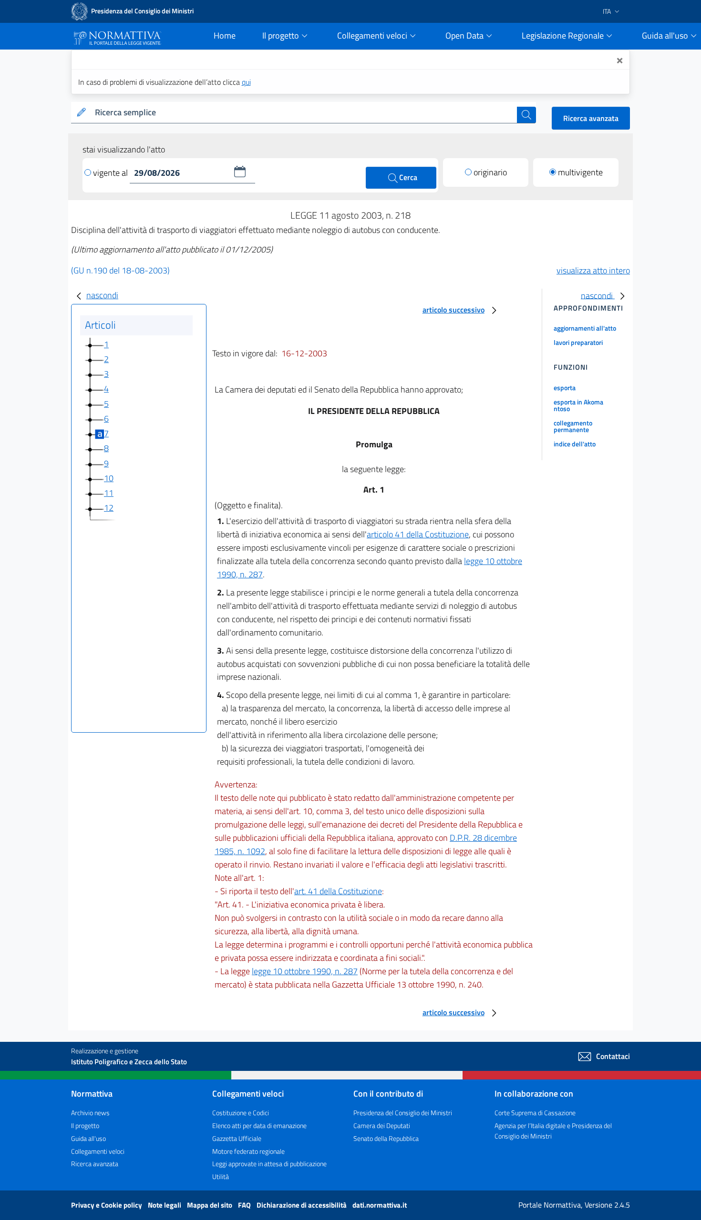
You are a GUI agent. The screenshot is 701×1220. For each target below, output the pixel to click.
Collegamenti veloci (97, 1151)
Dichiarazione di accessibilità (302, 1205)
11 (108, 492)
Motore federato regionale (248, 1151)
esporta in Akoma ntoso (578, 405)
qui (246, 82)
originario (490, 172)
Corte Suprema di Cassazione (535, 1113)
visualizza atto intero (593, 270)
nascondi (102, 295)
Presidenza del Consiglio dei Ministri (402, 1113)
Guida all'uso (88, 1138)
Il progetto (85, 1125)
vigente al (111, 172)
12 (108, 507)
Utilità (220, 1176)
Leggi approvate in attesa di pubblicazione (269, 1164)
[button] (239, 171)
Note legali (165, 1205)
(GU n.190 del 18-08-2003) (120, 270)
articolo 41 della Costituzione (418, 534)
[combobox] (304, 112)
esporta (565, 388)
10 (108, 478)
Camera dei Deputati (381, 1125)
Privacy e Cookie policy (107, 1205)
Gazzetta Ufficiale (236, 1138)
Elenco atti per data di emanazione (259, 1125)
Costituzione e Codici (240, 1113)
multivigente (580, 172)
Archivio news (90, 1113)
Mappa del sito (210, 1205)
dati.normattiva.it (379, 1205)
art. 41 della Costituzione (338, 891)
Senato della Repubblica (386, 1138)
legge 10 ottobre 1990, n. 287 (305, 971)
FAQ (245, 1205)
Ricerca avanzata (591, 118)
